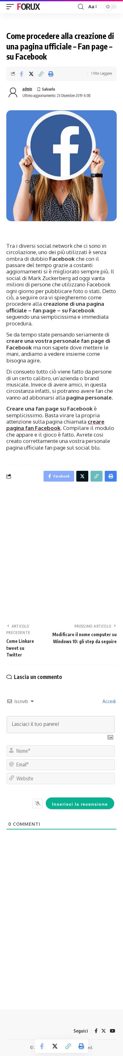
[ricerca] (80, 7)
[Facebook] (96, 1031)
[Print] (50, 74)
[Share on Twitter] (31, 74)
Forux (28, 6)
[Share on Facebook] (21, 74)
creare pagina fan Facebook (55, 424)
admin (27, 88)
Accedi (108, 701)
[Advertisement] (61, 554)
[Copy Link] (41, 74)
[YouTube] (112, 1031)
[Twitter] (104, 1031)
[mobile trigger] (11, 6)
